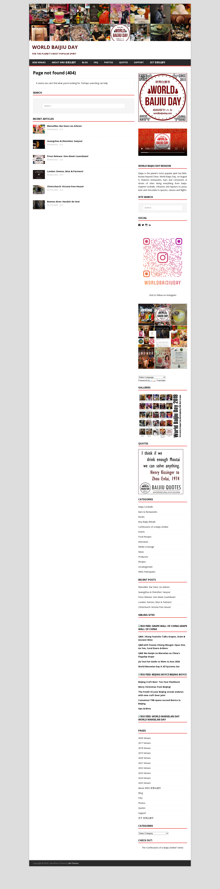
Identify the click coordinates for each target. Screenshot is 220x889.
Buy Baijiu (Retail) (146, 521)
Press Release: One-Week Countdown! (67, 156)
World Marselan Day (152, 719)
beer (140, 190)
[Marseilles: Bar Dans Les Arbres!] (39, 132)
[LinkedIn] (150, 225)
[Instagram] (146, 225)
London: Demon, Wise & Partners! (65, 171)
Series (180, 847)
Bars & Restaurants (147, 511)
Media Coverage (146, 546)
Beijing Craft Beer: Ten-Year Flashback (159, 681)
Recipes (142, 561)
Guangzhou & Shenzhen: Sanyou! (64, 141)
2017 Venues (144, 743)
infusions (160, 186)
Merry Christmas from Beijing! (154, 686)
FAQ (96, 62)
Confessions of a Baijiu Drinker (153, 526)
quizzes (163, 190)
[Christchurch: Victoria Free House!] (39, 192)
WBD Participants (146, 571)
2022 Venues (144, 768)
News (141, 551)
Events (141, 531)
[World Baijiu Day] (110, 39)
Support (139, 62)
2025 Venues (144, 783)
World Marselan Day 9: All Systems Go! (158, 666)
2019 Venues (144, 753)
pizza (184, 186)
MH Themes (74, 863)
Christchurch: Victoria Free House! (65, 186)
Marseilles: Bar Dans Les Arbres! (64, 126)
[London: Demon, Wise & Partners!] (39, 177)
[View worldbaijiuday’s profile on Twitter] (143, 225)
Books (141, 516)
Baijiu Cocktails (145, 506)
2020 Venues (144, 758)
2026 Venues (39, 62)
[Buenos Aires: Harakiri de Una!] (39, 207)
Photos (108, 62)
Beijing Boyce (178, 674)
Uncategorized (145, 566)
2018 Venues (144, 748)
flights (183, 190)
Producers (143, 556)
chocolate (152, 190)
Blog (85, 62)
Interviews (143, 541)
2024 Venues (144, 778)
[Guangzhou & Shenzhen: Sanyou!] (39, 147)
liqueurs (174, 186)
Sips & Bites (144, 708)
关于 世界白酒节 (157, 62)
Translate (161, 380)
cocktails (151, 186)
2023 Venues (144, 773)
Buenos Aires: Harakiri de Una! (63, 201)
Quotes (123, 62)
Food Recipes (144, 536)
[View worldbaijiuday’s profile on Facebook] (139, 225)
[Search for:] (83, 106)
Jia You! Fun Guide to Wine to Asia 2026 (159, 661)
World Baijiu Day (168, 176)
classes (172, 190)
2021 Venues (144, 763)
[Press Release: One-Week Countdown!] (39, 162)
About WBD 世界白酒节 (64, 62)
